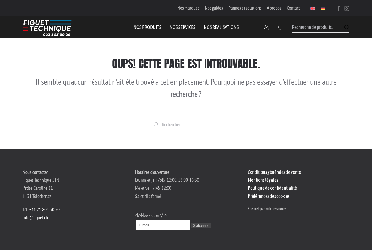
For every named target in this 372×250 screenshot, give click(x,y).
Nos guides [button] (214, 8)
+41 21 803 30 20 (44, 209)
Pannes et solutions (244, 8)
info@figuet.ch (35, 217)
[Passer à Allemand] (323, 8)
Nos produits (147, 27)
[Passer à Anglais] (312, 8)
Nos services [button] (183, 27)
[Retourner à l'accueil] (47, 27)
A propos (274, 8)
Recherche (346, 27)
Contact (293, 8)
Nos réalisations (221, 27)
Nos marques (188, 8)
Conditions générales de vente (274, 172)
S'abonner (201, 226)
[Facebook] (338, 8)
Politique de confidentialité (272, 188)
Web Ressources (276, 208)
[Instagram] (346, 8)
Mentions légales (263, 180)
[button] (280, 27)
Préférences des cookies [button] (268, 196)
